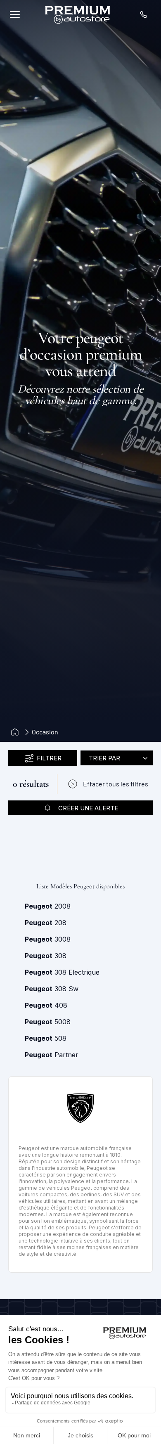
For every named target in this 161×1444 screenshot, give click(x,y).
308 (45, 956)
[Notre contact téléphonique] (144, 14)
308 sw (51, 989)
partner (51, 1055)
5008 (48, 1022)
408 (46, 1005)
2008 (48, 906)
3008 (48, 939)
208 (45, 922)
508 (45, 1038)
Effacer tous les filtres (115, 784)
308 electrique (62, 972)
